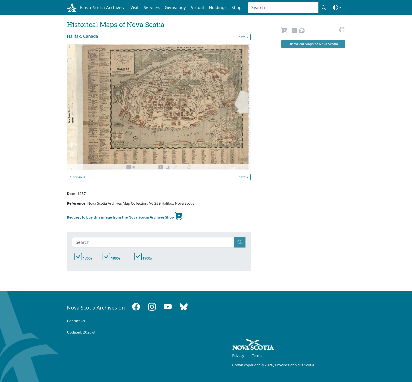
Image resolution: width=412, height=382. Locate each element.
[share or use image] (301, 31)
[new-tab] (294, 31)
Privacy (238, 355)
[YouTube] (168, 306)
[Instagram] (152, 306)
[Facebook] (136, 306)
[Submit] (239, 242)
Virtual (197, 7)
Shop (237, 7)
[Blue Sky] (183, 306)
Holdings (217, 7)
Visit (134, 7)
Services (152, 7)
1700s (87, 258)
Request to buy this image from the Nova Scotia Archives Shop (121, 217)
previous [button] (78, 177)
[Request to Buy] (284, 31)
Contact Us (76, 320)
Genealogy (175, 7)
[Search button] (323, 7)
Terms (257, 355)
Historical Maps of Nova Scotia (313, 44)
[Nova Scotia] (253, 345)
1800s (115, 258)
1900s (147, 258)
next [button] (242, 37)
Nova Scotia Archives (102, 8)
